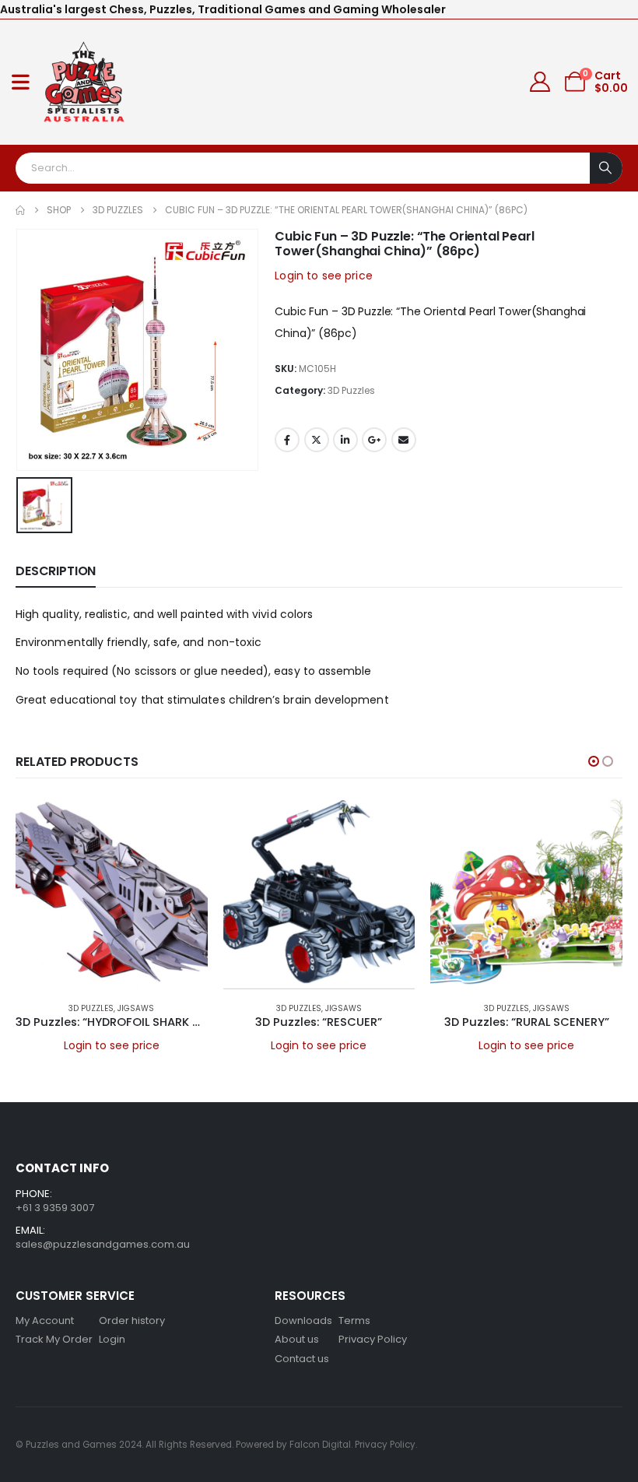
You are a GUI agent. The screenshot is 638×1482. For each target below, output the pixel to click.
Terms (354, 1320)
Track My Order (54, 1339)
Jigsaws (135, 1008)
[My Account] (540, 82)
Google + (374, 439)
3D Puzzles (351, 390)
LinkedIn (345, 439)
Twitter (316, 439)
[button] (594, 761)
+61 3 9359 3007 (55, 1207)
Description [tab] (56, 571)
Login (112, 1339)
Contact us (302, 1358)
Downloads (303, 1320)
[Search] (606, 168)
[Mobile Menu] (20, 82)
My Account (45, 1320)
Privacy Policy (372, 1339)
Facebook (287, 439)
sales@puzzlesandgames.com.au (103, 1244)
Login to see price (324, 275)
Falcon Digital (320, 1444)
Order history (132, 1320)
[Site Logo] (84, 82)
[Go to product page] (112, 893)
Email (403, 439)
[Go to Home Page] (20, 210)
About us (297, 1339)
